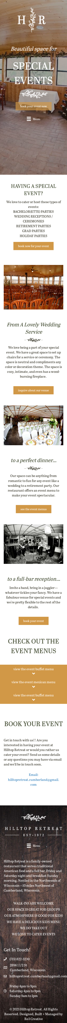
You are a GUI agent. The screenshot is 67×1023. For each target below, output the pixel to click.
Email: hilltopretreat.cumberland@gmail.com (33, 779)
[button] (34, 106)
